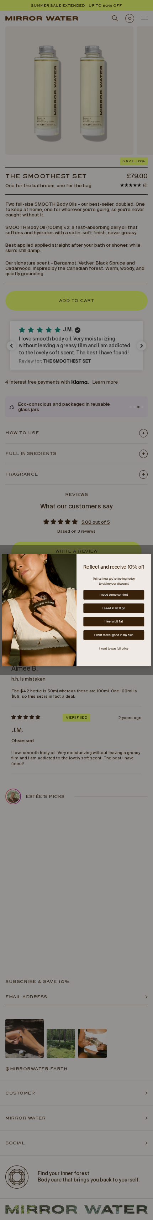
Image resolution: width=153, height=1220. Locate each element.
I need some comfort (114, 595)
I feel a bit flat (114, 621)
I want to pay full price (113, 648)
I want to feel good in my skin (113, 635)
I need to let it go (113, 608)
